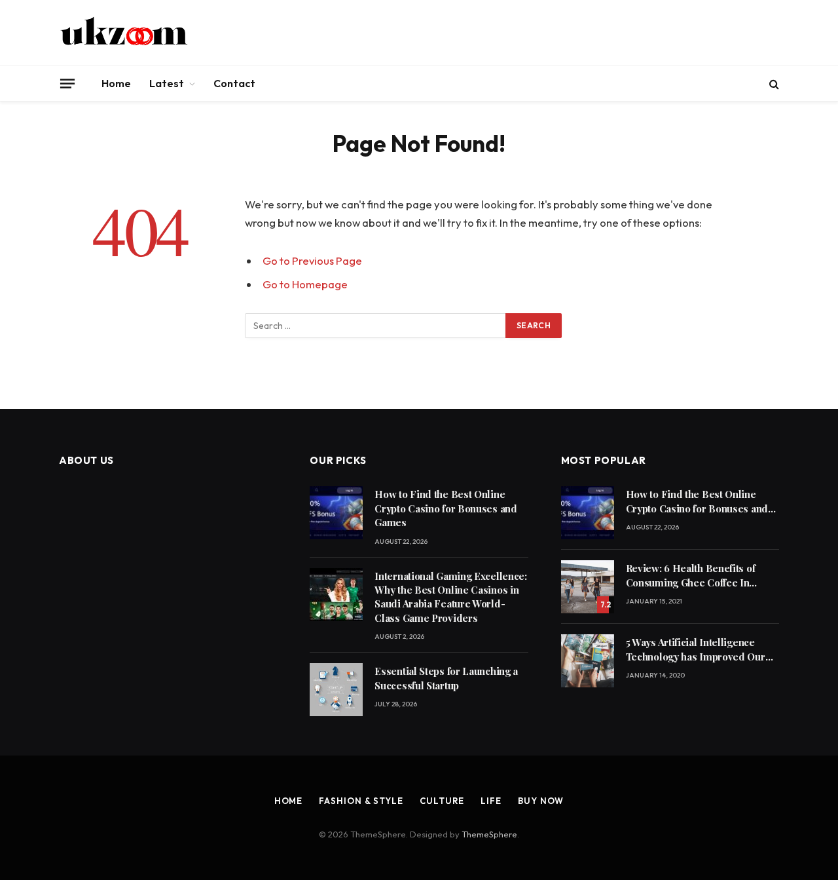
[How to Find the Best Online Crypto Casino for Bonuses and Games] (336, 512)
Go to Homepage (305, 284)
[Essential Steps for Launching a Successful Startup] (336, 689)
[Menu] (67, 83)
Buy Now (541, 800)
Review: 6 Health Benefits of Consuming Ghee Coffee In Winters (691, 576)
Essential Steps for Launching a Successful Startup (446, 677)
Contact (234, 83)
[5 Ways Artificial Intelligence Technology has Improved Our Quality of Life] (587, 660)
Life (491, 800)
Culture (442, 800)
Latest (166, 83)
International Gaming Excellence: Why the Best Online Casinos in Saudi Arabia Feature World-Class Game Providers (450, 596)
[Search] (773, 83)
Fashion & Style (361, 800)
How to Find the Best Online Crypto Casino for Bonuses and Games (445, 508)
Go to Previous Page (312, 260)
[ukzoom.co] (124, 33)
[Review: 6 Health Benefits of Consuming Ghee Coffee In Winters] (587, 586)
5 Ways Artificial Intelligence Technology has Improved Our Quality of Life (695, 650)
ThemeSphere (489, 834)
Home (116, 83)
